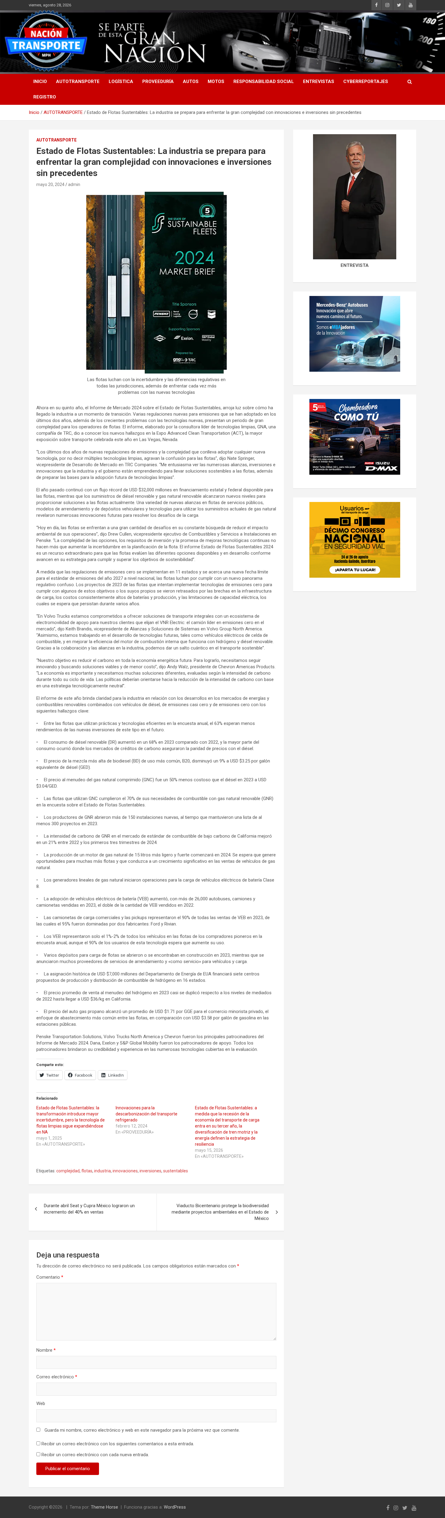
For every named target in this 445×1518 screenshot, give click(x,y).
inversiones (150, 1170)
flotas (86, 1170)
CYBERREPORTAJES (365, 81)
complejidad (68, 1170)
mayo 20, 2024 (50, 184)
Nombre (46, 1350)
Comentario (49, 1277)
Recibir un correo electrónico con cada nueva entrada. (95, 1454)
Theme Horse (104, 1507)
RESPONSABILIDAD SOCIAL (263, 81)
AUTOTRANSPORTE (78, 81)
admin (74, 184)
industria (102, 1170)
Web (40, 1403)
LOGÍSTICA (121, 81)
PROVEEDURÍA (158, 81)
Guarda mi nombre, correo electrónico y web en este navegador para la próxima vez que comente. (142, 1430)
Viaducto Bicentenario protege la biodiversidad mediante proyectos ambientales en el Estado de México (220, 1212)
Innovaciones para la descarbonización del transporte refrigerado (146, 1113)
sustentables (175, 1170)
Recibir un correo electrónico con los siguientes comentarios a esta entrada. (117, 1444)
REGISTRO (44, 97)
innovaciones (125, 1170)
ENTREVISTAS (318, 81)
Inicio (40, 81)
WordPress (175, 1507)
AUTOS (191, 81)
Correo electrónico (56, 1377)
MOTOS (216, 81)
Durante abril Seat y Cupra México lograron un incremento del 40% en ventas (89, 1209)
